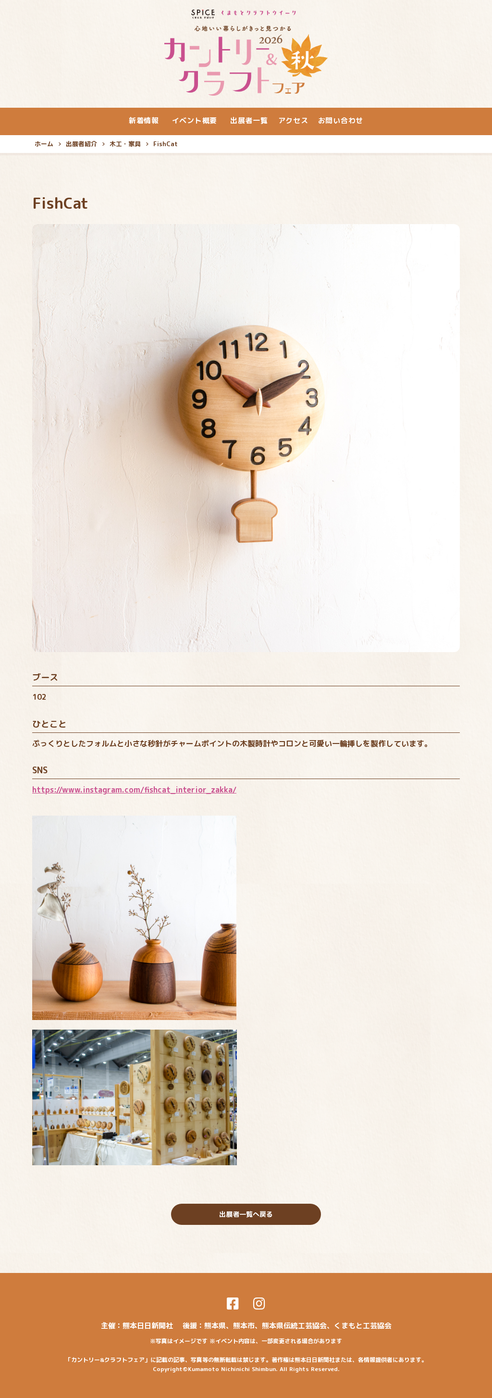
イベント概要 (195, 120)
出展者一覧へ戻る (246, 1214)
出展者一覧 (249, 120)
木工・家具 (125, 144)
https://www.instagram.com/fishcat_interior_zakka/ (134, 789)
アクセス (293, 120)
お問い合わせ (341, 120)
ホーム (44, 144)
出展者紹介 (81, 144)
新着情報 (144, 120)
